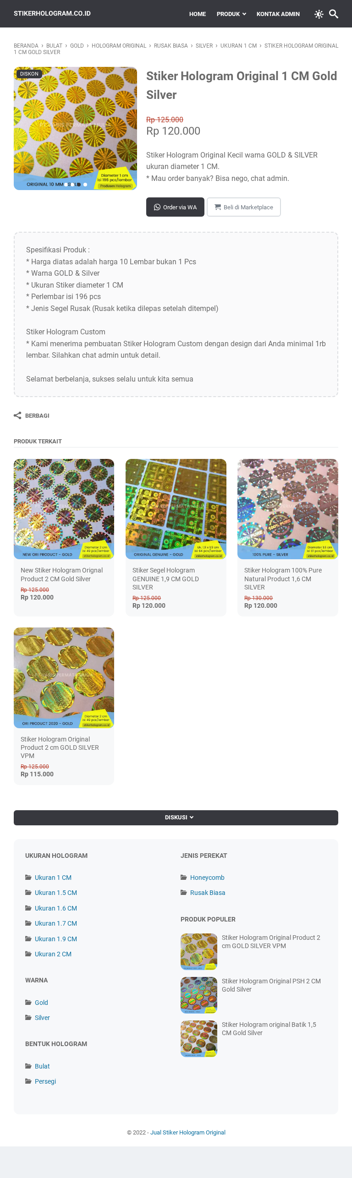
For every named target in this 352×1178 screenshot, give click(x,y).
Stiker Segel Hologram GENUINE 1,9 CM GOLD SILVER (165, 578)
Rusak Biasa (208, 892)
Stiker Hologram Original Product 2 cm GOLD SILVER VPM (60, 747)
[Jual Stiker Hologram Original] (52, 13)
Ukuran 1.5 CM (56, 892)
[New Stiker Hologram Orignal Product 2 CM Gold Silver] (64, 509)
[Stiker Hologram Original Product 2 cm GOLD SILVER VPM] (64, 677)
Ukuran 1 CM (53, 877)
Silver (42, 1017)
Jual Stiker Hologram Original (188, 1132)
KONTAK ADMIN (278, 14)
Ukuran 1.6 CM (56, 908)
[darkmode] (319, 13)
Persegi (45, 1081)
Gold (41, 1002)
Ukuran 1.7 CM (56, 923)
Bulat (42, 1066)
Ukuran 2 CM (53, 954)
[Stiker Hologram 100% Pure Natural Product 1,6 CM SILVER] (287, 509)
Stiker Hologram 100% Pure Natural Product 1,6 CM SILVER (283, 578)
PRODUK (228, 14)
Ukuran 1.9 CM (56, 939)
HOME (197, 14)
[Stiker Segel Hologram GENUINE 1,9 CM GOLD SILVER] (176, 509)
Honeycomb (207, 877)
